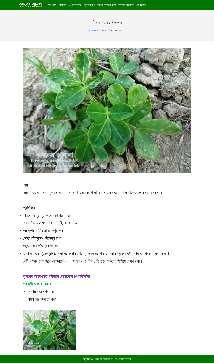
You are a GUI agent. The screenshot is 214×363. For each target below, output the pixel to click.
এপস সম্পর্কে (75, 5)
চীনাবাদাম (102, 30)
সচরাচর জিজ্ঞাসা (126, 5)
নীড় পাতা (52, 5)
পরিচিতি (62, 5)
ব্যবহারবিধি (89, 5)
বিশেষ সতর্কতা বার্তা (106, 5)
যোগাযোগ (141, 5)
